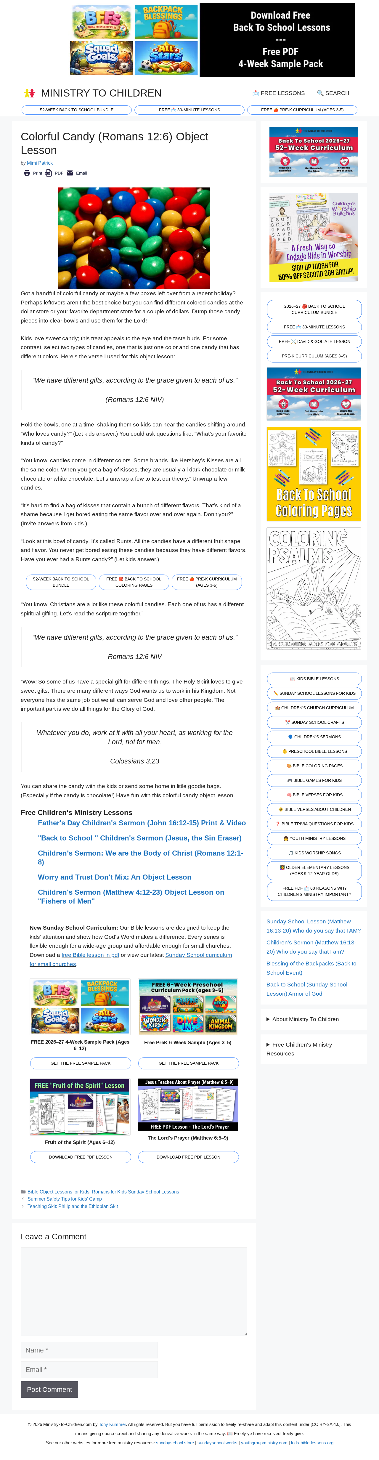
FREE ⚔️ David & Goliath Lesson (314, 341)
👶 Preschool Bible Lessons (314, 751)
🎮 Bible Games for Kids (314, 780)
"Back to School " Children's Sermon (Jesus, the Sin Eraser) (140, 838)
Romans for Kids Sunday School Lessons (135, 1191)
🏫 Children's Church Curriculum (314, 707)
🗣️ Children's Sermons (314, 736)
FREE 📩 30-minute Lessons (189, 110)
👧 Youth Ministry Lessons (314, 838)
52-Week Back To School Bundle (76, 110)
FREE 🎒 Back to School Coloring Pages (133, 582)
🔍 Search (333, 93)
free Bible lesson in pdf (90, 955)
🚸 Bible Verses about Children (314, 809)
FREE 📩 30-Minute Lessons (314, 327)
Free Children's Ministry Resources (299, 1049)
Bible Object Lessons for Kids (58, 1191)
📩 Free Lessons (278, 93)
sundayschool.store (175, 1442)
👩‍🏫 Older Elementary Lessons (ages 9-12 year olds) (314, 870)
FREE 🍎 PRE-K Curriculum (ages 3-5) (302, 110)
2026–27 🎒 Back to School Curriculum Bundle (314, 309)
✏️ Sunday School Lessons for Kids (314, 693)
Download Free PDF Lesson (81, 1157)
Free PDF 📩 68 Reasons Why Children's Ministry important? (314, 891)
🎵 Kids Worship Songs (314, 853)
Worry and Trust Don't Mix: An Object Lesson (115, 877)
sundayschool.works (217, 1442)
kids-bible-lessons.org (312, 1442)
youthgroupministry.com (264, 1442)
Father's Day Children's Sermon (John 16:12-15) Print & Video (142, 823)
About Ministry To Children (305, 1019)
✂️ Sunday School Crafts (314, 722)
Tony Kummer (112, 1424)
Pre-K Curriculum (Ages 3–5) (314, 356)
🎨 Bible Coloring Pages (315, 765)
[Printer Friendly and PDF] (55, 177)
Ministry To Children (101, 93)
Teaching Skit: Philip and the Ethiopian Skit (73, 1206)
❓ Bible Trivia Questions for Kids (314, 824)
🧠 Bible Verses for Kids (315, 794)
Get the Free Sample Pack (80, 1063)
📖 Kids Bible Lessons (314, 678)
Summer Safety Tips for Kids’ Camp (65, 1198)
